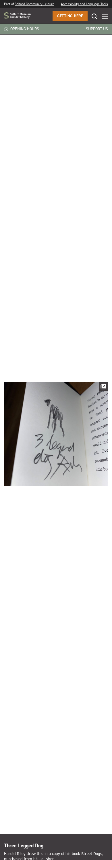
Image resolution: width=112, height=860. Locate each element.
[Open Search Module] (92, 16)
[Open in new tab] (103, 387)
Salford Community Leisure (34, 4)
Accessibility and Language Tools (84, 4)
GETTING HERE (70, 16)
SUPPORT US (97, 29)
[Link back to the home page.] (17, 16)
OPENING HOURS (24, 29)
